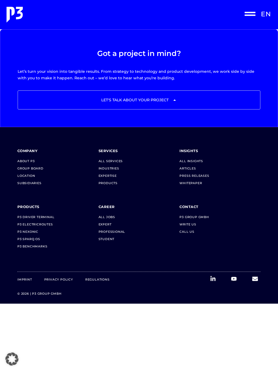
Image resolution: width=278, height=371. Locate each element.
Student (107, 239)
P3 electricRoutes (35, 224)
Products (108, 183)
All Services (111, 161)
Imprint (24, 279)
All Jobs (107, 217)
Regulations (97, 279)
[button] (12, 359)
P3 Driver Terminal (35, 217)
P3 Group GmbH (194, 217)
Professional (112, 232)
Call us (186, 232)
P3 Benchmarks (32, 246)
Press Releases (194, 176)
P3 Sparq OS (28, 239)
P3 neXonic (27, 232)
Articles (187, 168)
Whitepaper (190, 183)
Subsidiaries (29, 183)
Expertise (108, 176)
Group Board (30, 168)
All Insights (191, 161)
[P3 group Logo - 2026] (71, 14)
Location (26, 176)
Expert (105, 224)
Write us (187, 224)
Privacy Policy (58, 279)
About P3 (25, 161)
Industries (109, 168)
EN (266, 13)
